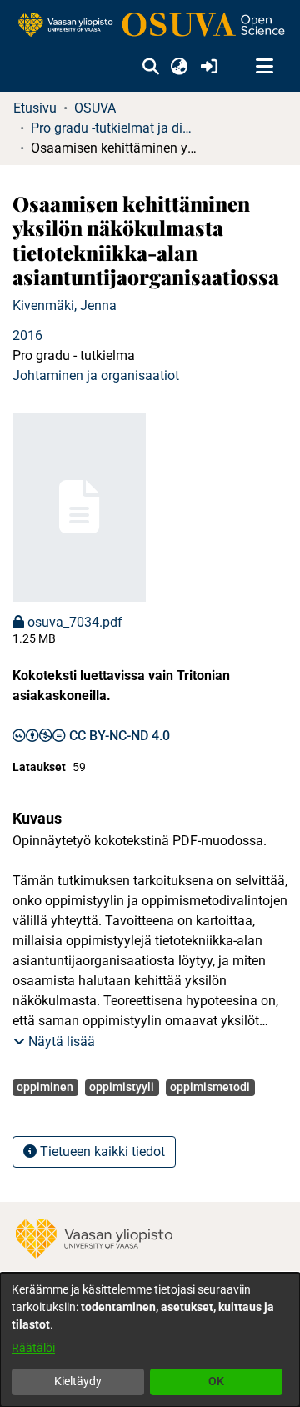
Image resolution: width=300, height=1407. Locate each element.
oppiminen (45, 1087)
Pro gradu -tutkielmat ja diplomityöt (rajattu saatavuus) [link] (114, 128)
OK (216, 1381)
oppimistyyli (121, 1087)
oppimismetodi (210, 1087)
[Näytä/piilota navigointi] (264, 67)
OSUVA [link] (95, 108)
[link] (150, 25)
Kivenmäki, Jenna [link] (64, 305)
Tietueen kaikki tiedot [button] (101, 1151)
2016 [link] (27, 335)
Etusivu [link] (35, 108)
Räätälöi (33, 1347)
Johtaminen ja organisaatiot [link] (95, 375)
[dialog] (150, 1340)
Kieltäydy (78, 1381)
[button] (150, 67)
